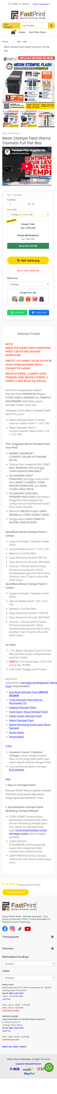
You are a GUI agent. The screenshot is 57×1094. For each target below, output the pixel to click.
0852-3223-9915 (16, 1028)
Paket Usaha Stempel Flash (25, 716)
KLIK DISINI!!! (16, 770)
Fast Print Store (37, 32)
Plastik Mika (16, 736)
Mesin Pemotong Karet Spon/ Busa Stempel (30, 726)
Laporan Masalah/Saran (28, 1063)
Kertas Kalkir (16, 732)
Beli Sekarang (30, 260)
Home (22, 32)
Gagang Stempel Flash (22, 707)
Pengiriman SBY (28, 292)
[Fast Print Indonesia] (28, 906)
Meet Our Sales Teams (14, 1046)
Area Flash (12, 209)
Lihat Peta (6, 999)
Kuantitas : (12, 199)
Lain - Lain (22, 41)
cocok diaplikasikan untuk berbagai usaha (28, 831)
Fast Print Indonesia (19, 1059)
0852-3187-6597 (16, 993)
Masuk (26, 3)
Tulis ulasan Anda (15, 892)
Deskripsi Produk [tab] (28, 333)
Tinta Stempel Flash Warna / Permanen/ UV (26, 701)
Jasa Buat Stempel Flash (28, 693)
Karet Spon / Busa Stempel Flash (28, 711)
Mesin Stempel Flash (21, 720)
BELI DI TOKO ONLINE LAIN (28, 270)
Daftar (15, 3)
